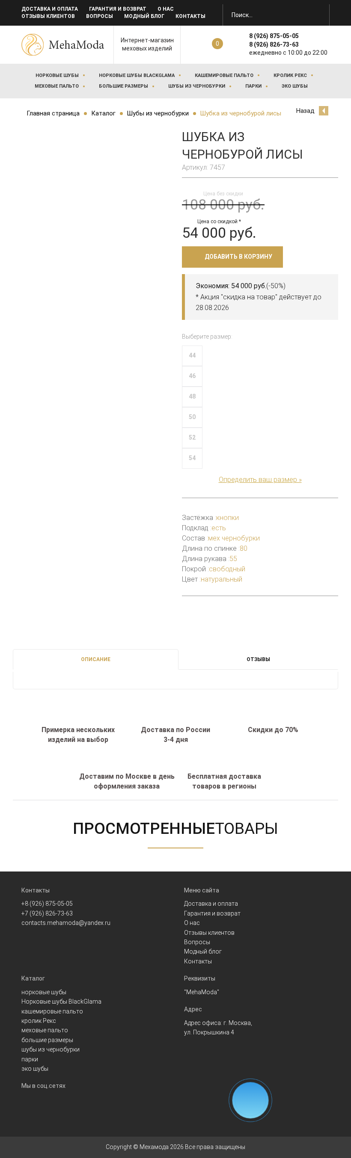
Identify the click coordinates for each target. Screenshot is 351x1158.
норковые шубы (57, 75)
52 (192, 437)
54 (192, 458)
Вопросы (99, 16)
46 (192, 375)
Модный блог (144, 16)
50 (192, 417)
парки (253, 86)
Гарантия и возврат (117, 9)
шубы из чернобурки (196, 86)
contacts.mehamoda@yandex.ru (65, 922)
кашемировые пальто (224, 75)
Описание (95, 659)
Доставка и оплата (49, 9)
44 (192, 355)
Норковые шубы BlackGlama (137, 75)
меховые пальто (57, 86)
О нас (166, 9)
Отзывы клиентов (48, 16)
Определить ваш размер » (260, 480)
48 (192, 396)
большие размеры (123, 86)
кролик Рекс (290, 75)
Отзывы (258, 659)
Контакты (190, 16)
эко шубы (295, 86)
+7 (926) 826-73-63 (47, 913)
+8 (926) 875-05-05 (47, 903)
